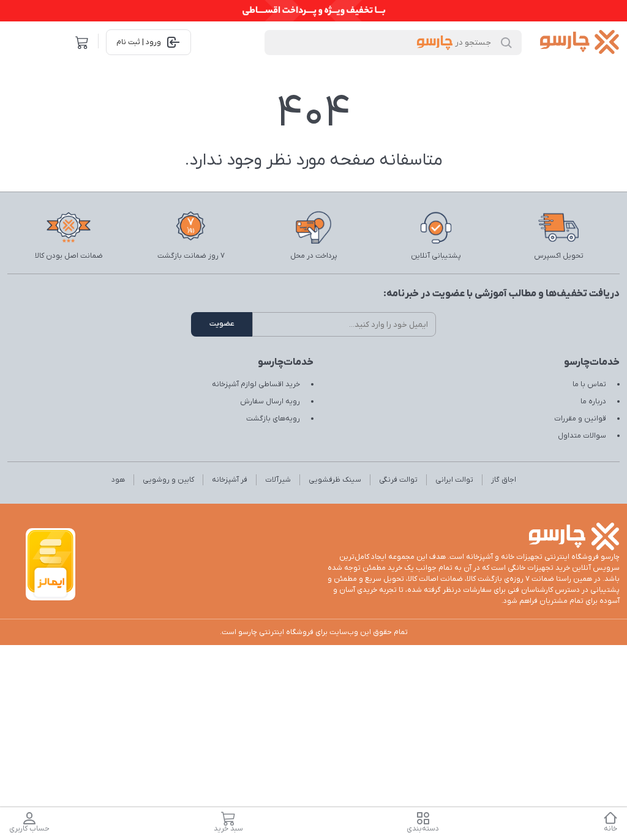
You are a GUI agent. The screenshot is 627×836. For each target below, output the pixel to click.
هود (118, 480)
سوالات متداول (582, 436)
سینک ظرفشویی (335, 480)
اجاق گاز (503, 480)
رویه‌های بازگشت (273, 419)
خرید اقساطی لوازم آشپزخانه (256, 384)
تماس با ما (589, 384)
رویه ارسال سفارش (270, 401)
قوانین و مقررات (580, 419)
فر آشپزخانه (229, 480)
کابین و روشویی (168, 480)
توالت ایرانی (454, 480)
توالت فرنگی (398, 480)
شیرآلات (278, 480)
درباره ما (593, 401)
